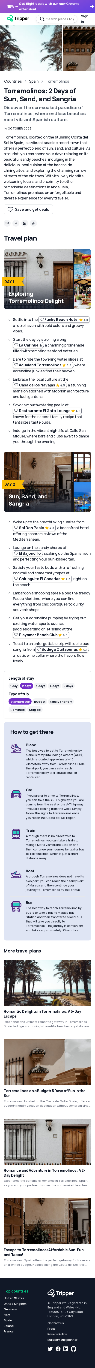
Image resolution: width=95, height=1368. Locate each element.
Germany (10, 1309)
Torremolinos (57, 81)
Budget (39, 701)
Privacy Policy (57, 1334)
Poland (9, 1326)
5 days (68, 686)
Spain (34, 81)
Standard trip (20, 701)
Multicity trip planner (62, 1340)
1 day (14, 686)
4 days (54, 686)
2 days (26, 686)
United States (14, 1298)
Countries (13, 81)
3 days (40, 686)
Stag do (35, 710)
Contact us (56, 1323)
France (9, 1331)
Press (52, 1328)
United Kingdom (15, 1304)
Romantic (17, 710)
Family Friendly (61, 701)
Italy (7, 1315)
